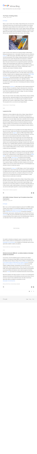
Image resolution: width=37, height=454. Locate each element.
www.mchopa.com (6, 77)
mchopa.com (12, 86)
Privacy (30, 299)
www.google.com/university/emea (9, 242)
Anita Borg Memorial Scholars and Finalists (13, 211)
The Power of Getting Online (10, 16)
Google (27, 299)
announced (5, 214)
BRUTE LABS (31, 74)
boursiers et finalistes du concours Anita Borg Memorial (14, 263)
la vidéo (8, 271)
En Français (5, 20)
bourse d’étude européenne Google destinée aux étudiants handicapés (15, 262)
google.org (5, 55)
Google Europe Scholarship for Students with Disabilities (22, 210)
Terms (33, 299)
